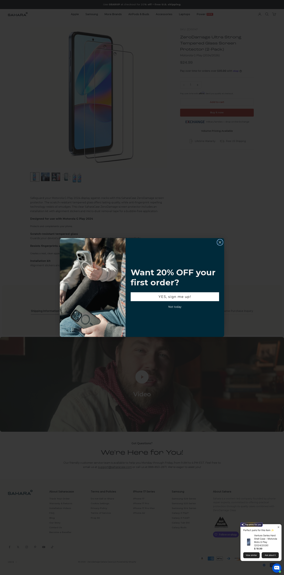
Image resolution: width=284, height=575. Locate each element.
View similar (251, 555)
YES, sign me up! (175, 297)
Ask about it (270, 555)
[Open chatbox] (276, 568)
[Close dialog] (220, 242)
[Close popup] (278, 527)
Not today (174, 306)
